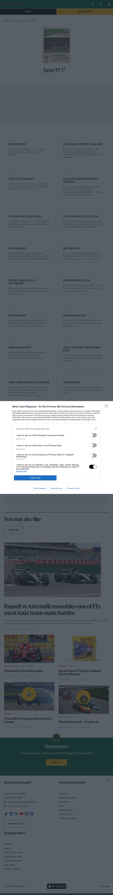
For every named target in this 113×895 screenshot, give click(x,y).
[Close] (107, 407)
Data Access (56, 488)
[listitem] (56, 428)
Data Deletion (40, 488)
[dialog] (56, 447)
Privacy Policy (73, 488)
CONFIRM (35, 478)
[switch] (93, 435)
